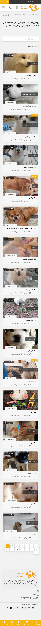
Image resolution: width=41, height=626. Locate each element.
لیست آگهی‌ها (27, 625)
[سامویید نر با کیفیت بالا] (20, 94)
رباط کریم (29, 523)
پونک (30, 400)
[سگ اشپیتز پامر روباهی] (20, 247)
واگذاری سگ (32, 15)
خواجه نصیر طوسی (26, 94)
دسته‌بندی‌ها (17, 9)
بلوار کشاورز (28, 339)
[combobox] (20, 39)
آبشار (30, 155)
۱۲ (17, 549)
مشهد (33, 370)
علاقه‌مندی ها (27, 2)
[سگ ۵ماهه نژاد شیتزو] (20, 156)
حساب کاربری (4, 625)
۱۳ (12, 549)
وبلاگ (12, 625)
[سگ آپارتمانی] (20, 186)
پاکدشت (29, 308)
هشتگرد (30, 431)
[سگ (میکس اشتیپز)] (20, 125)
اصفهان (33, 125)
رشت (34, 278)
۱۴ (7, 549)
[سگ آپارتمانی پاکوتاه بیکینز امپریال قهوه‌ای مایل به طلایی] (20, 217)
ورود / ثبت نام (35, 2)
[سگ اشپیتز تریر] (20, 339)
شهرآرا (29, 64)
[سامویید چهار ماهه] (20, 64)
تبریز (34, 186)
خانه (37, 15)
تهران (34, 64)
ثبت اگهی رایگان (9, 9)
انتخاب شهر (4, 2)
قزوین (33, 247)
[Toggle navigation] (3, 7)
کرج (34, 431)
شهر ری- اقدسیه (27, 492)
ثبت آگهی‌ (18, 625)
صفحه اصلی (37, 625)
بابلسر (33, 217)
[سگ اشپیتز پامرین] (20, 309)
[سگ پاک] (20, 400)
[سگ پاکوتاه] (20, 431)
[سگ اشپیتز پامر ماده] (20, 278)
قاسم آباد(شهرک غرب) (25, 370)
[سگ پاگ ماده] (20, 462)
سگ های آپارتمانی (22, 15)
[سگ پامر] (20, 492)
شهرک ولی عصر (26, 125)
